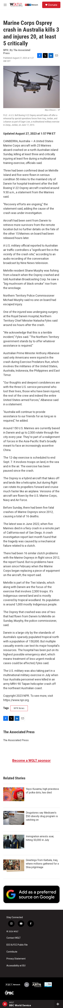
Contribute (11, 952)
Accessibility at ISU (16, 965)
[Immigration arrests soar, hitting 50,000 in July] (13, 842)
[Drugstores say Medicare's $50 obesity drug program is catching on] (13, 818)
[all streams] (58, 1004)
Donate (52, 4)
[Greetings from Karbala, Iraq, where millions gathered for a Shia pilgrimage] (13, 865)
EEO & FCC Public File (17, 945)
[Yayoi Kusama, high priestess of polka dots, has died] (13, 794)
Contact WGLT (13, 938)
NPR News (19, 708)
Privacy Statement (16, 958)
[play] (5, 1004)
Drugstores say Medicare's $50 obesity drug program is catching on (42, 816)
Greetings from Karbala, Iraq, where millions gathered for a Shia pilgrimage (42, 864)
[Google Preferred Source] (31, 894)
